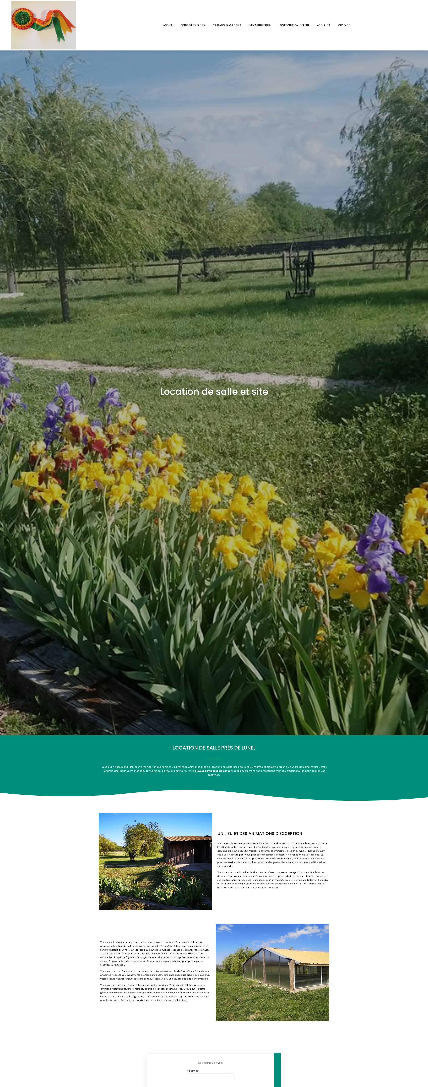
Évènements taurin (260, 25)
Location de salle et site (294, 25)
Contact (344, 25)
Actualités (324, 25)
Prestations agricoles (227, 25)
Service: (194, 1070)
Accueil (168, 25)
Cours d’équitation (192, 25)
